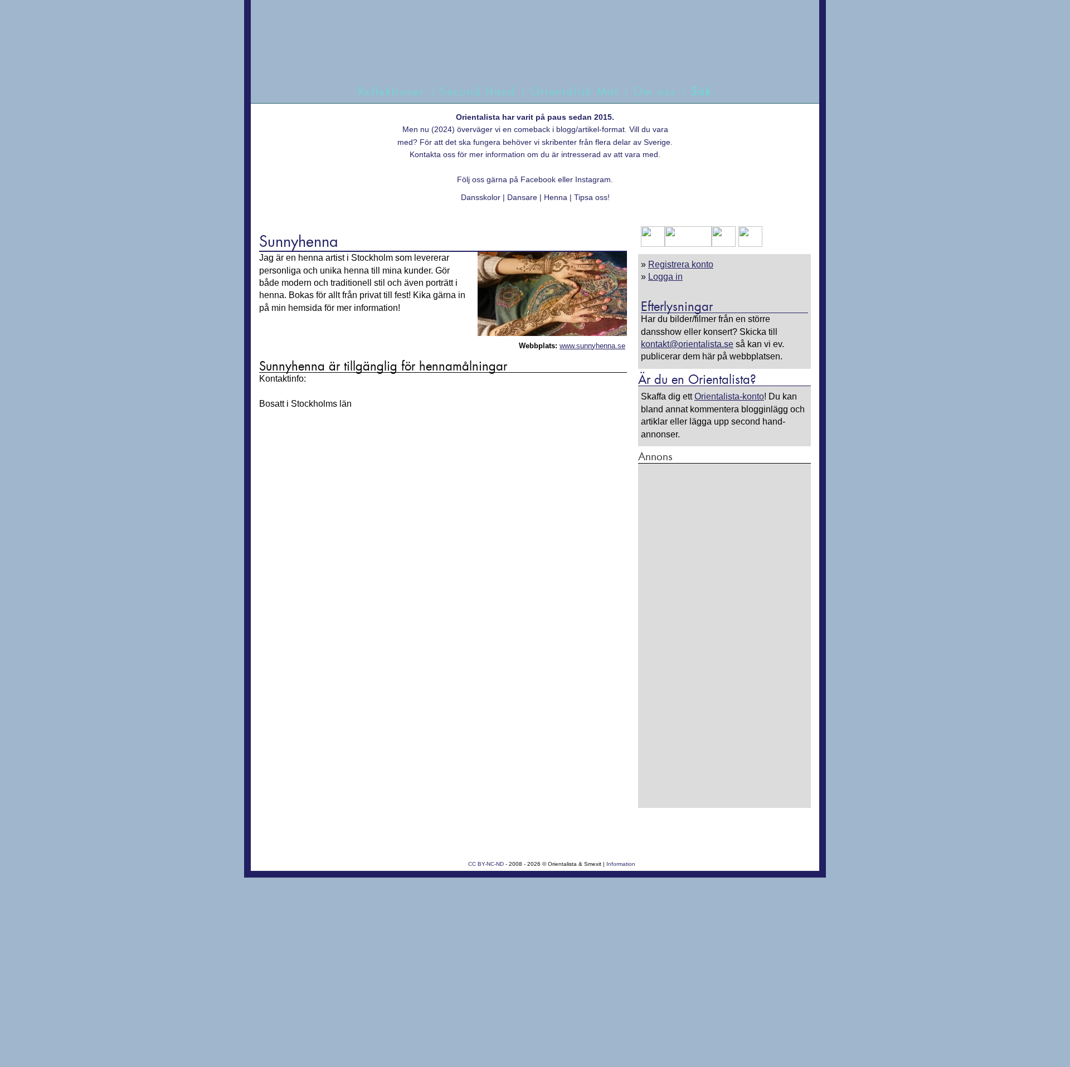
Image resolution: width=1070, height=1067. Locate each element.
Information (620, 864)
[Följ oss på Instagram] (749, 244)
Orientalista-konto (729, 396)
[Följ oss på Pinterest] (724, 244)
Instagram (593, 179)
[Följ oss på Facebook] (653, 244)
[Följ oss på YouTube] (688, 244)
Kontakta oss (432, 154)
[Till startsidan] (522, 54)
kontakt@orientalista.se (687, 344)
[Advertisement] (724, 635)
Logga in (665, 276)
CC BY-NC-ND (486, 864)
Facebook (538, 179)
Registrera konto (680, 264)
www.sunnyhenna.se (592, 346)
